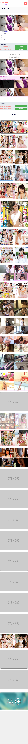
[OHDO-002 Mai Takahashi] (14, 390)
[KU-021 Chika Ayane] (14, 351)
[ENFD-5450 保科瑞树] (14, 446)
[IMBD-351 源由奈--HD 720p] (14, 163)
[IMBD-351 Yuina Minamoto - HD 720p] (14, 642)
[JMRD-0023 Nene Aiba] (14, 487)
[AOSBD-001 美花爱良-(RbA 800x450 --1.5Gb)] (14, 564)
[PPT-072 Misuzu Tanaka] (14, 369)
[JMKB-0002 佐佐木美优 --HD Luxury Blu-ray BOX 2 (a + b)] (14, 528)
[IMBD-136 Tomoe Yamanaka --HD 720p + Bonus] (14, 133)
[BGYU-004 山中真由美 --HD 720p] (14, 148)
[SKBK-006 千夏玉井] (14, 298)
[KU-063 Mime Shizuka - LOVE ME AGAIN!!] (14, 333)
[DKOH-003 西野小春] (14, 662)
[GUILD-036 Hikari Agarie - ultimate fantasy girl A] (14, 466)
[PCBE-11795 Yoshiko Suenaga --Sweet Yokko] (14, 428)
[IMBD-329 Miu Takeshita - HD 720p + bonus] (14, 585)
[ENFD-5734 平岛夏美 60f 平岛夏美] (14, 181)
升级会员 (21, 49)
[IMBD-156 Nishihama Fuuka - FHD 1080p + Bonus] (14, 627)
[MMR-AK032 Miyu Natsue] (14, 226)
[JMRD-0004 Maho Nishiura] (14, 508)
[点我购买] (7, 31)
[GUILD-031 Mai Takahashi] (14, 411)
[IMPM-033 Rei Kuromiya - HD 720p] (14, 606)
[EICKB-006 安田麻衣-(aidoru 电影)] (14, 683)
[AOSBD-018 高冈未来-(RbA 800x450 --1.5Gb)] (14, 544)
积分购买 (21, 46)
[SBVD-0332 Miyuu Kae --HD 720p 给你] (14, 244)
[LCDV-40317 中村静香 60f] (14, 198)
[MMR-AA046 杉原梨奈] (14, 262)
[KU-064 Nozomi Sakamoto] (14, 316)
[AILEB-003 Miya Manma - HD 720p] (14, 280)
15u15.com (19, 706)
